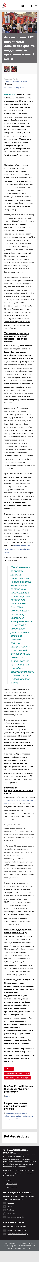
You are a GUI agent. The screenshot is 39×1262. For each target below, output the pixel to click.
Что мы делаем (11, 1184)
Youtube (10, 1210)
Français (24, 81)
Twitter (9, 1206)
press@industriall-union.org (17, 1234)
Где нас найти (11, 1187)
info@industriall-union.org (16, 1230)
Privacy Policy (26, 1248)
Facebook (11, 1203)
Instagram (11, 1213)
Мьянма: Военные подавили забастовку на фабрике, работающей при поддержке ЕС (18, 1116)
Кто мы (8, 1180)
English (8, 81)
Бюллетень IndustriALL (15, 1217)
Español (16, 81)
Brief (8, 1096)
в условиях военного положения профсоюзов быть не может (17, 549)
